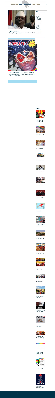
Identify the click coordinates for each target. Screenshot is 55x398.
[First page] (15, 81)
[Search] (46, 4)
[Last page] (29, 81)
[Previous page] (17, 81)
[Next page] (27, 81)
